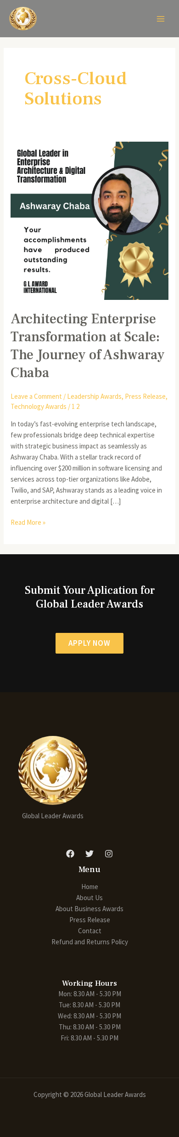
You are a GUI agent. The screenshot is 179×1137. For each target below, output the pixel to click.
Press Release (145, 396)
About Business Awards (89, 908)
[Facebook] (70, 854)
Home (89, 886)
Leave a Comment (36, 396)
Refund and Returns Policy (89, 941)
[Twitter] (89, 854)
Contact (89, 930)
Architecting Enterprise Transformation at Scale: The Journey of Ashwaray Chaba (88, 346)
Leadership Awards (94, 396)
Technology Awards (39, 406)
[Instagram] (109, 854)
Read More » (28, 522)
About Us (89, 897)
